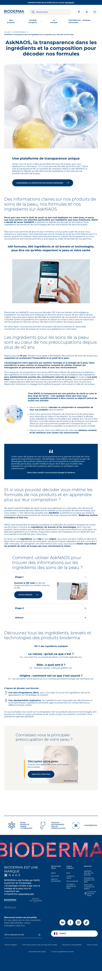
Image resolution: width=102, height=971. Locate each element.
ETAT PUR (55, 876)
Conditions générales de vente (71, 886)
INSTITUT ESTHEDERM (56, 880)
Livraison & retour (70, 877)
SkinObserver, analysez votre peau (89, 880)
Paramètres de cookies (37, 952)
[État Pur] (10, 908)
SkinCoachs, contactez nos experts (89, 887)
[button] (95, 12)
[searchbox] (53, 12)
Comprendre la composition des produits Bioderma (39, 183)
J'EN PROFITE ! (70, 2)
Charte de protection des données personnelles (39, 945)
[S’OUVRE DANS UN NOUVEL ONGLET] (12, 875)
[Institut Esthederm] (36, 900)
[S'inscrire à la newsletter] (39, 935)
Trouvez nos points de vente (91, 893)
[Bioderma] (10, 900)
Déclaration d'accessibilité (71, 945)
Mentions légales (10, 945)
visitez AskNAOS (25, 595)
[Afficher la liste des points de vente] (79, 12)
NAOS (53, 873)
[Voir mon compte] (87, 12)
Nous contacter (72, 881)
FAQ (68, 873)
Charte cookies (92, 945)
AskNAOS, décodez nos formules (88, 873)
